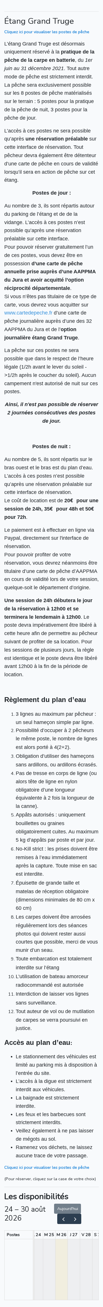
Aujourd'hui (67, 1208)
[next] (75, 1219)
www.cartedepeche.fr (28, 313)
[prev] (63, 1219)
